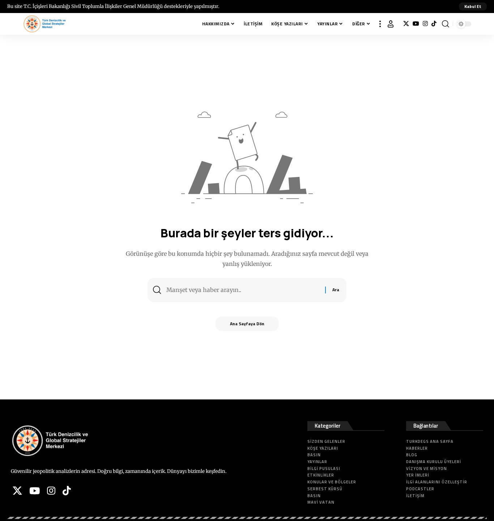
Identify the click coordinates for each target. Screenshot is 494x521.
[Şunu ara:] (243, 290)
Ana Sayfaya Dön (247, 323)
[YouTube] (416, 24)
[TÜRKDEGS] (44, 24)
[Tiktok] (434, 24)
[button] (473, 6)
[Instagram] (425, 24)
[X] (406, 24)
